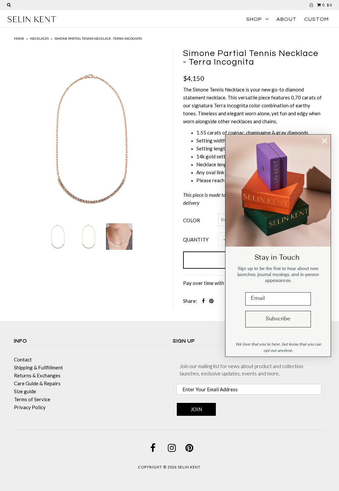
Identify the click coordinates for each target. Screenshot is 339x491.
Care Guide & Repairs (37, 383)
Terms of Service (32, 399)
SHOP (254, 19)
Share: (190, 301)
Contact (23, 359)
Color (191, 220)
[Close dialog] (324, 141)
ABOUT (286, 19)
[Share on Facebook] (203, 301)
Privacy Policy (30, 407)
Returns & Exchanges (37, 375)
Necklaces (39, 38)
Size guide (25, 391)
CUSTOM (316, 19)
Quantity (196, 240)
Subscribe (278, 319)
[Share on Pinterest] (211, 301)
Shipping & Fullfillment (38, 367)
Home (19, 38)
